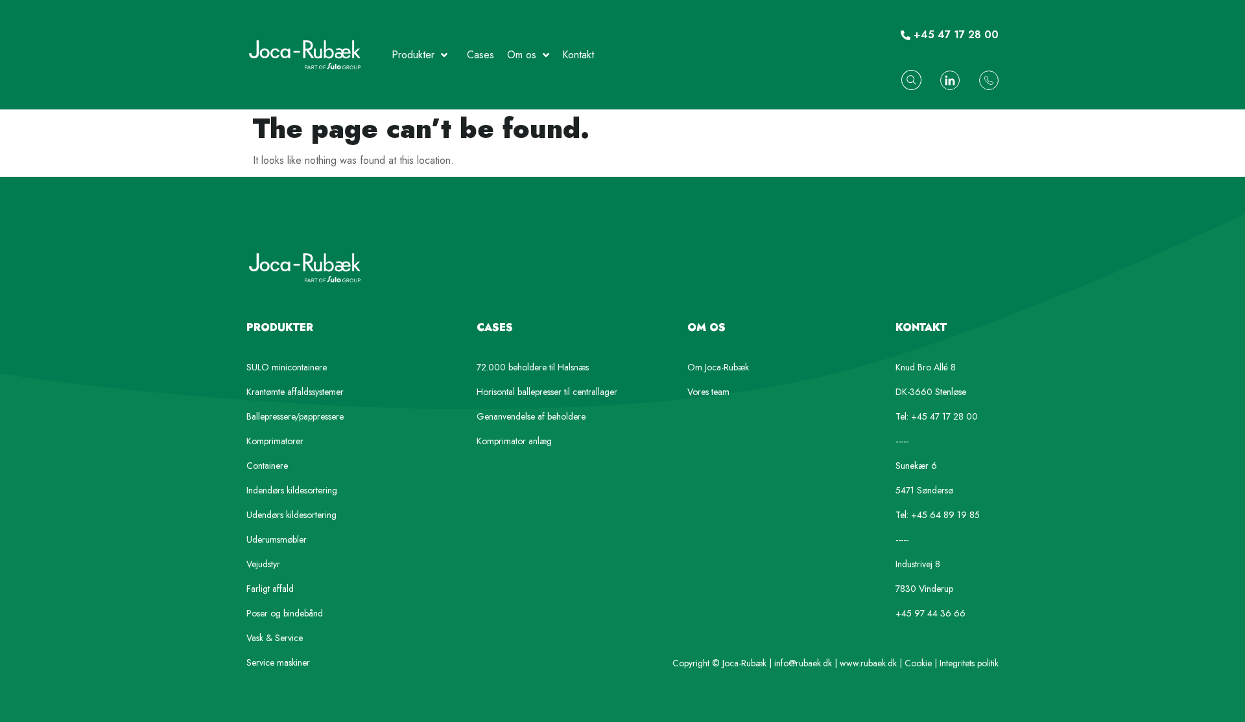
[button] (911, 80)
